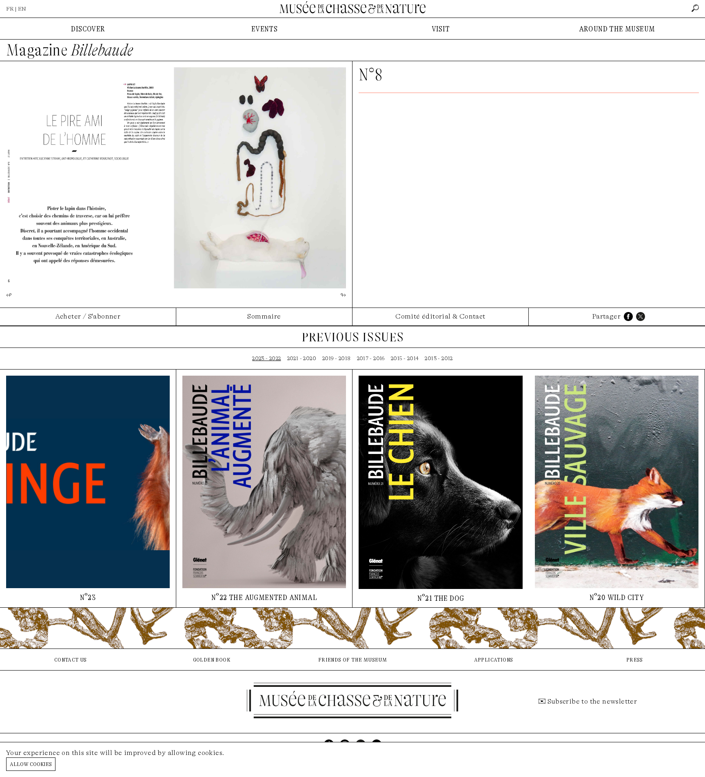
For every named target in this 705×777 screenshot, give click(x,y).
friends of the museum (352, 659)
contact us (70, 659)
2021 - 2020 (301, 358)
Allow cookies (31, 764)
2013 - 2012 (438, 358)
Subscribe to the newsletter (592, 701)
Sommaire (264, 316)
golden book (211, 659)
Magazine (69, 50)
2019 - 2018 (336, 358)
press (634, 659)
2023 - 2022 (266, 358)
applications (493, 659)
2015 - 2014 (405, 358)
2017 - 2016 (371, 358)
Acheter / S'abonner (88, 316)
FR (10, 9)
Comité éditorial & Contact (440, 316)
